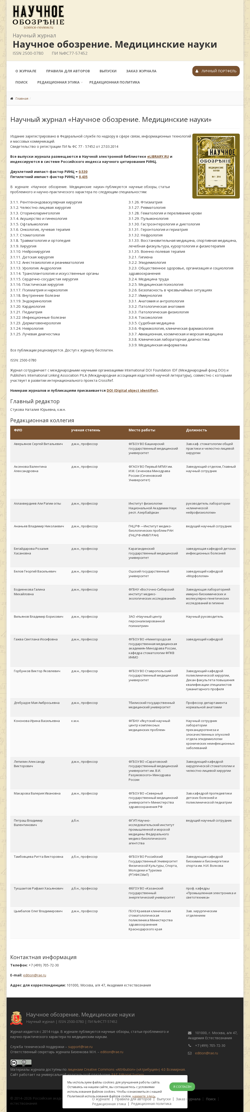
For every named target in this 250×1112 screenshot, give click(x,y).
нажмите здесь (144, 1096)
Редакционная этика (58, 82)
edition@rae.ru (34, 975)
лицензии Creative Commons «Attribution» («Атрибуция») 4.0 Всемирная (126, 1069)
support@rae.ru (80, 1046)
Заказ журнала (141, 71)
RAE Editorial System (127, 1074)
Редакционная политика (114, 82)
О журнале (25, 71)
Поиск (21, 82)
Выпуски (108, 71)
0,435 (83, 176)
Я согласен (182, 1087)
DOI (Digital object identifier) (132, 390)
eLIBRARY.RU (158, 156)
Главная (22, 98)
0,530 (83, 171)
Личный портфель (219, 71)
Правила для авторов (68, 71)
